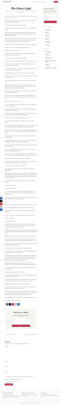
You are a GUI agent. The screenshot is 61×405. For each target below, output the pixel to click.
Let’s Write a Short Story (6, 395)
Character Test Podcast (14, 395)
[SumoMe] (18, 304)
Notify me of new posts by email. (11, 381)
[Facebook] (7, 304)
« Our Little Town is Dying (9, 334)
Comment (7, 346)
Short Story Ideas (43, 394)
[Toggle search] (52, 1)
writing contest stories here (10, 17)
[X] (10, 304)
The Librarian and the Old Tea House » (30, 335)
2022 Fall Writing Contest (31, 11)
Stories (34, 1)
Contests (43, 1)
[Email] (15, 304)
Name (6, 361)
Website (6, 371)
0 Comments (21, 12)
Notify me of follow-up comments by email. (13, 379)
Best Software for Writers (10, 396)
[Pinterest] (13, 304)
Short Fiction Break (7, 1)
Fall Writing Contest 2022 (19, 11)
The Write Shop (11, 394)
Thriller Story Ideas (45, 395)
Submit (56, 1)
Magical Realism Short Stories (33, 394)
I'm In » (21, 325)
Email (6, 366)
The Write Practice (5, 394)
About (38, 1)
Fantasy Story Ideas (51, 395)
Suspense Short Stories (25, 394)
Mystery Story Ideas (49, 394)
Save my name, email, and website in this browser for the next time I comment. (19, 376)
